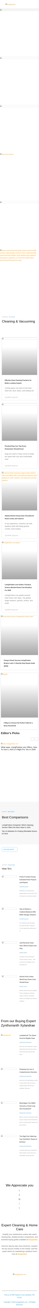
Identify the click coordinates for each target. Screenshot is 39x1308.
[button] (37, 4)
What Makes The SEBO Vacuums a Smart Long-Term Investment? (27, 1106)
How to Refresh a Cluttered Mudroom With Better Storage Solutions (28, 912)
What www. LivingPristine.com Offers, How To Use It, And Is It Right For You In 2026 (19, 748)
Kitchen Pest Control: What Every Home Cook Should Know (28, 979)
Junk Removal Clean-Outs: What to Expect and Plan (28, 945)
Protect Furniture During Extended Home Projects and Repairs (28, 879)
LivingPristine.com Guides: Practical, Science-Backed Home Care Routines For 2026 (18, 587)
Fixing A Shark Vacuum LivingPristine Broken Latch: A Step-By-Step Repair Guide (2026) (19, 663)
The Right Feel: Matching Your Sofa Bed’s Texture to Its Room (28, 1139)
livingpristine (33, 1239)
